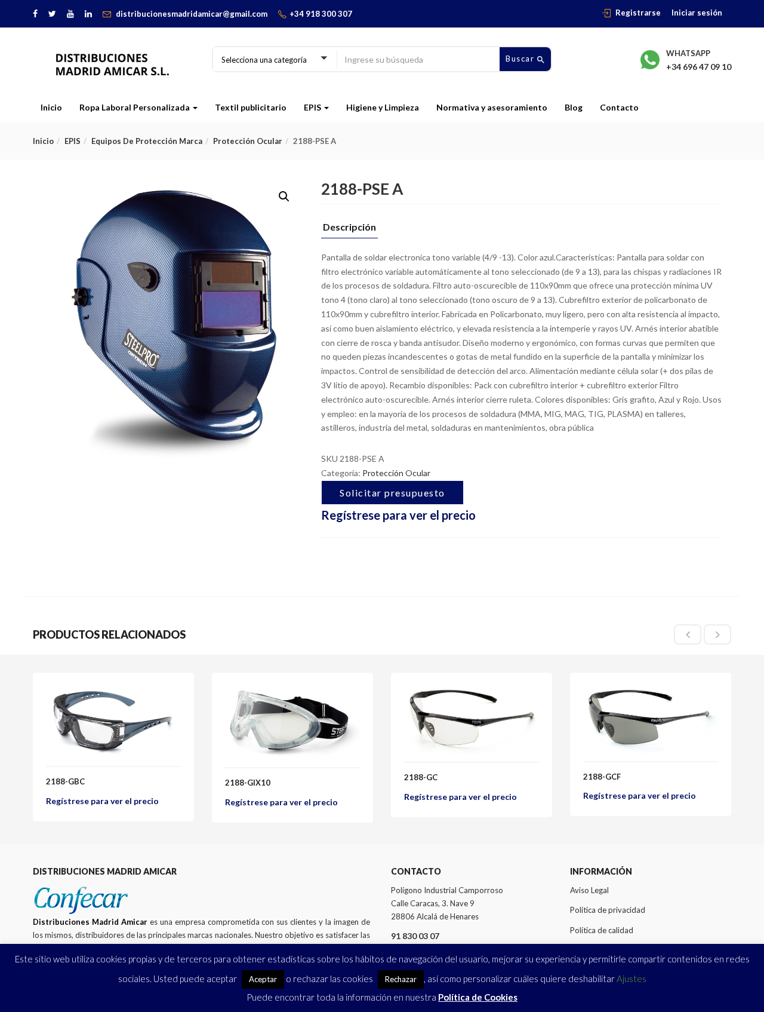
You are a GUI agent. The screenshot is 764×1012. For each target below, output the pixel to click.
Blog (574, 107)
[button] (284, 196)
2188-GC (421, 777)
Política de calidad (601, 930)
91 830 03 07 (415, 936)
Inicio (51, 107)
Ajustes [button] (631, 978)
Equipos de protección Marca (146, 141)
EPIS (313, 107)
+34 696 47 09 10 (698, 67)
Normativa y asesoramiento (491, 107)
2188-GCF (602, 776)
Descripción (349, 227)
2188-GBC (65, 781)
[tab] (349, 230)
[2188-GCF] (650, 693)
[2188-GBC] (113, 693)
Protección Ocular (247, 141)
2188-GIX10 (247, 782)
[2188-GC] (471, 693)
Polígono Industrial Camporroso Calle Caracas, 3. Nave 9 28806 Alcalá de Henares (447, 903)
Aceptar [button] (263, 979)
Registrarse (638, 12)
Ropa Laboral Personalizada (135, 107)
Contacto (619, 107)
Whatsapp (688, 53)
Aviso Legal (589, 890)
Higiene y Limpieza (382, 107)
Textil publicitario (250, 107)
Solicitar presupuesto (392, 492)
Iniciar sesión (696, 12)
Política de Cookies (477, 997)
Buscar (521, 58)
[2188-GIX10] (292, 693)
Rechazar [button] (401, 979)
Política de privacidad (607, 910)
